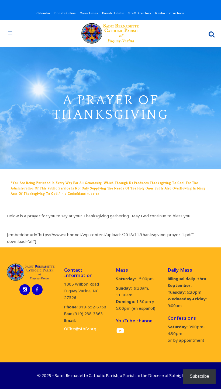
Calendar (43, 13)
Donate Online (65, 13)
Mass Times (89, 13)
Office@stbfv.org (80, 328)
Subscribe (199, 376)
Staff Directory (139, 13)
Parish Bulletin (113, 13)
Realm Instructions (170, 13)
